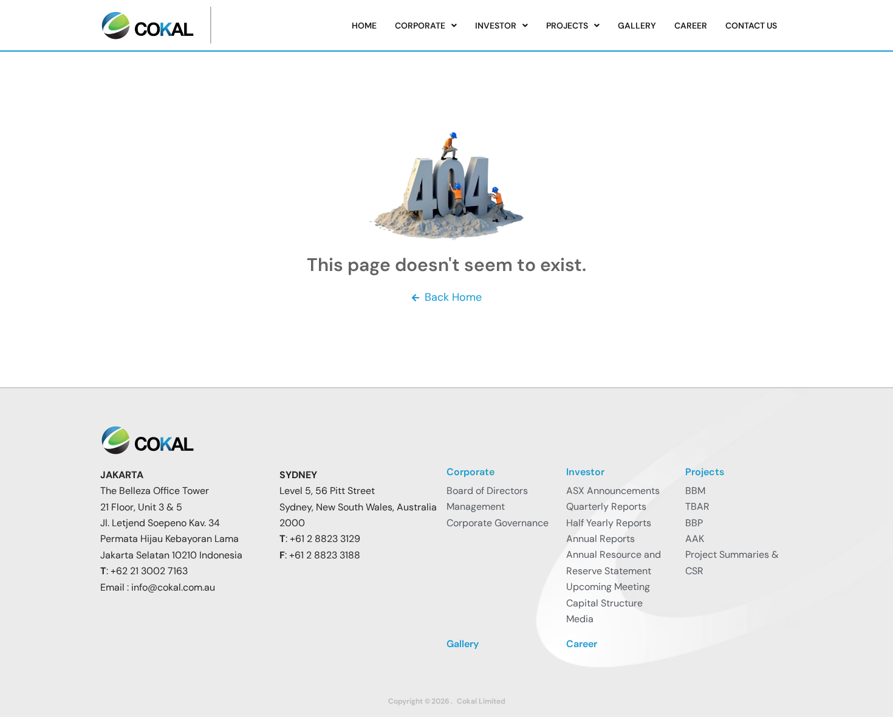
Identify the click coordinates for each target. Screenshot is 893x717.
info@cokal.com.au (173, 587)
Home (364, 25)
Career (690, 25)
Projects (567, 25)
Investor (495, 25)
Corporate (420, 25)
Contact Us (751, 25)
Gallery (637, 25)
